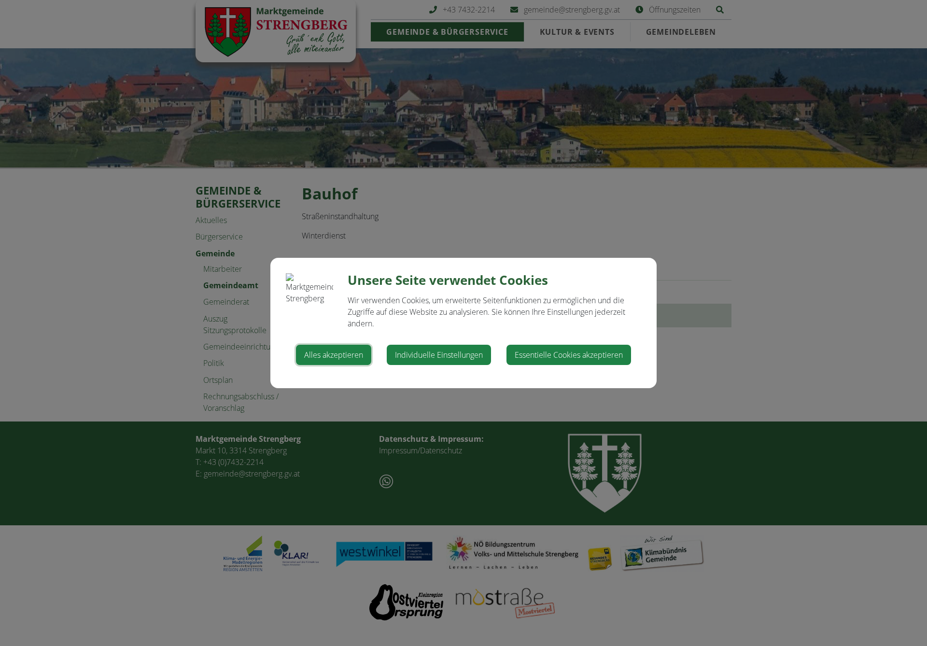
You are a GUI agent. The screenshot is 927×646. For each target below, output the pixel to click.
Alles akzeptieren (333, 355)
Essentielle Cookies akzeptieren (569, 355)
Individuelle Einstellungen (439, 355)
